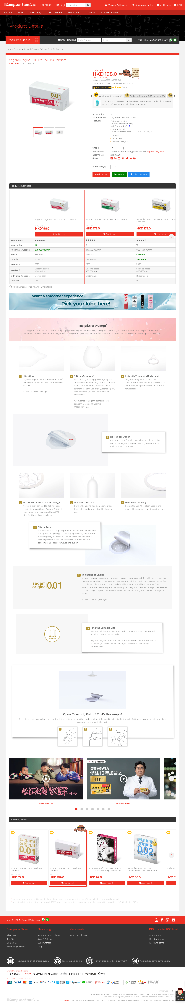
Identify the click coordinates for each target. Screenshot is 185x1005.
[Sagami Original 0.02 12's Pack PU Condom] (110, 205)
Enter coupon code (16, 946)
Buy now (120, 174)
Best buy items (156, 939)
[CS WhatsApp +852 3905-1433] (170, 40)
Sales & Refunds (45, 939)
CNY (105, 77)
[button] (171, 778)
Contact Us (12, 943)
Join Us (10, 939)
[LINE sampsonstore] (174, 40)
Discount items (156, 943)
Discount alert (140, 174)
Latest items (155, 935)
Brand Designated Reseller (17, 971)
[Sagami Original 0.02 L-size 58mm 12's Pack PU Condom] (161, 205)
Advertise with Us (78, 935)
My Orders (165, 5)
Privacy (175, 991)
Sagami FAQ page (155, 151)
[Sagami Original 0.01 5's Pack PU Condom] (67, 849)
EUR (100, 77)
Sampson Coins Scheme (49, 935)
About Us (11, 935)
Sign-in (26, 40)
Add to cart (102, 174)
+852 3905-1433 (160, 40)
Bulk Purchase (44, 943)
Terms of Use (163, 991)
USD (95, 77)
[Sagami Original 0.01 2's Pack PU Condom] (28, 849)
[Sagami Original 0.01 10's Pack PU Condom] (59, 205)
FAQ (40, 946)
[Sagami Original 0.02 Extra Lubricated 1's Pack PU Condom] (145, 849)
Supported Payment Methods (19, 978)
